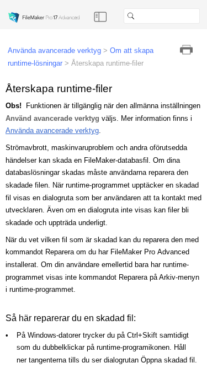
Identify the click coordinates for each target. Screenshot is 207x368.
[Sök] (204, 16)
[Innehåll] (100, 16)
